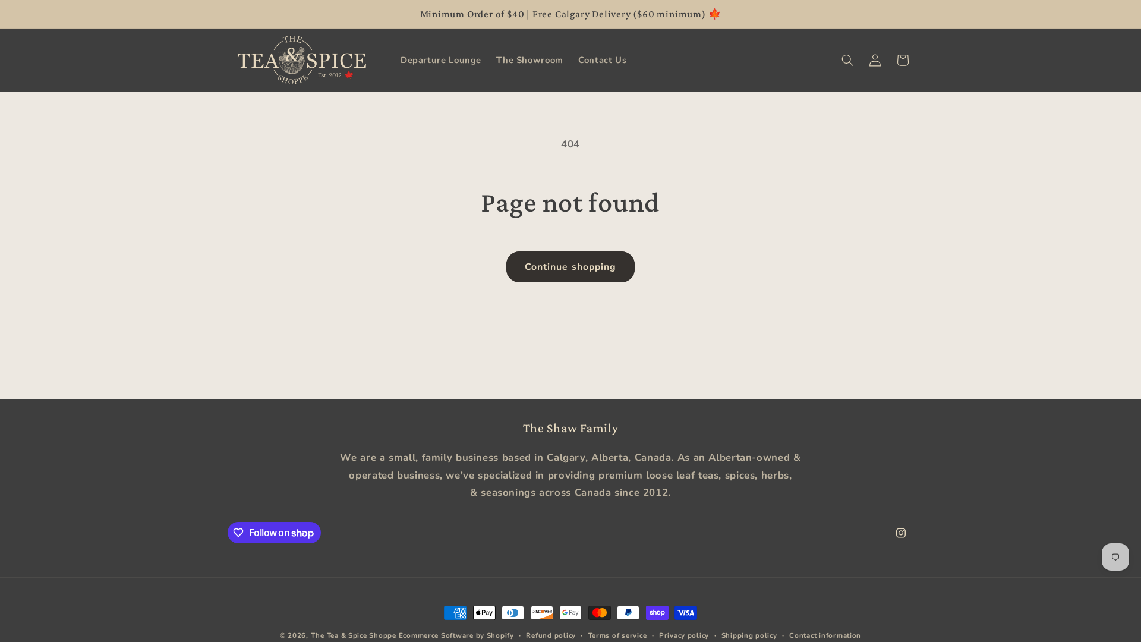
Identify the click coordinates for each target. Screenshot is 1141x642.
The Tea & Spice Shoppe (353, 635)
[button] (847, 60)
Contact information (825, 635)
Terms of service (617, 635)
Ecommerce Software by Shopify (456, 635)
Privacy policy (684, 635)
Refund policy (551, 635)
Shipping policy (749, 635)
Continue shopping (570, 266)
